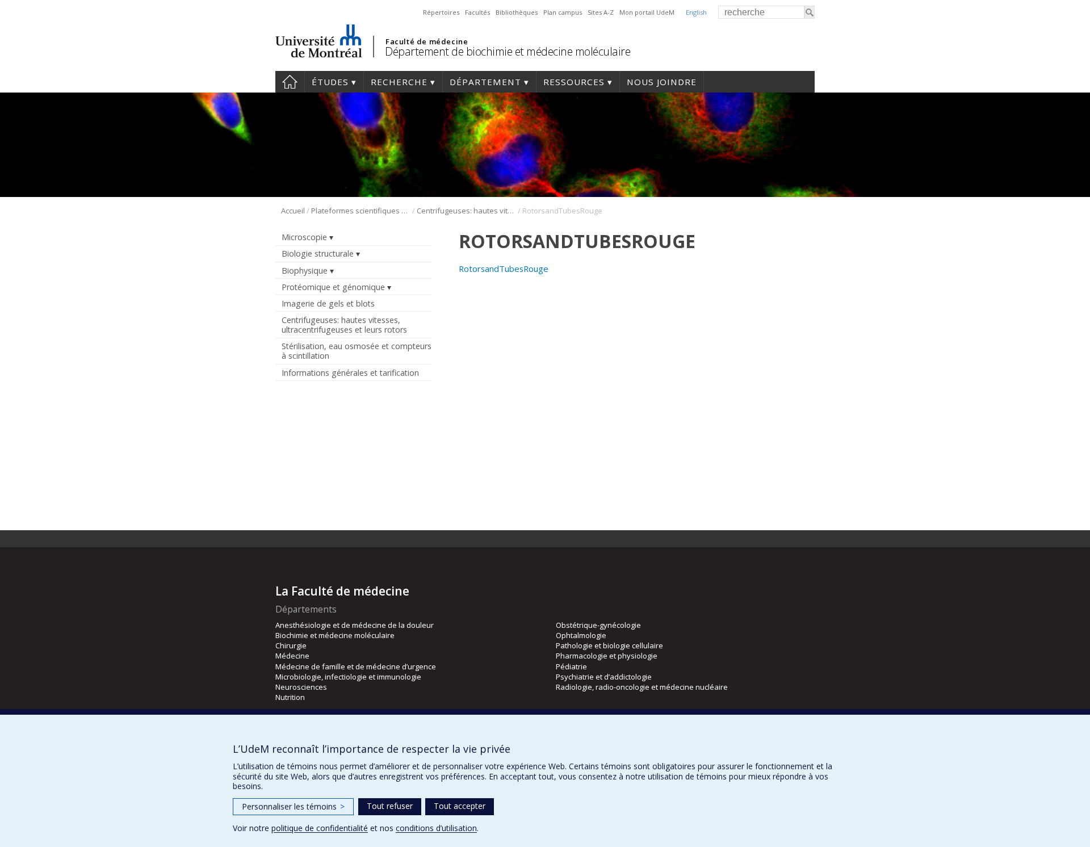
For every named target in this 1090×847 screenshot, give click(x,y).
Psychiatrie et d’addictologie (604, 677)
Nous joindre (662, 81)
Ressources (574, 81)
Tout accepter (459, 805)
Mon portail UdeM (646, 12)
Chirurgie (291, 645)
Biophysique (305, 270)
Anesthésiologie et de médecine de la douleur (354, 625)
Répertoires (441, 12)
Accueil (289, 82)
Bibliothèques (517, 12)
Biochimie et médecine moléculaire (335, 635)
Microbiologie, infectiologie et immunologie (348, 677)
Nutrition (290, 697)
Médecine (292, 656)
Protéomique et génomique (333, 287)
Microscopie (304, 237)
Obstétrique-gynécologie (598, 625)
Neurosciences (301, 687)
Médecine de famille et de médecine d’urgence (355, 666)
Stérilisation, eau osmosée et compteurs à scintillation (356, 351)
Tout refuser (390, 805)
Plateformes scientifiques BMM (360, 211)
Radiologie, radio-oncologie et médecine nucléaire (642, 687)
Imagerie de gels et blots (328, 303)
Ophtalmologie (581, 635)
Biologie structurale (318, 253)
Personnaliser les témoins (293, 806)
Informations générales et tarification (350, 372)
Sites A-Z (601, 12)
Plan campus (562, 12)
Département (485, 81)
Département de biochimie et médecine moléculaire (507, 51)
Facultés (477, 12)
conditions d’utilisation (436, 828)
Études (330, 81)
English (696, 12)
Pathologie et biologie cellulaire (609, 645)
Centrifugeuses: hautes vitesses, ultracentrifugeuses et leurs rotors (466, 211)
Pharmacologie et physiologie (606, 656)
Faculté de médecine (426, 41)
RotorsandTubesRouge (503, 268)
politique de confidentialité (319, 828)
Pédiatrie (571, 666)
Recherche (399, 81)
